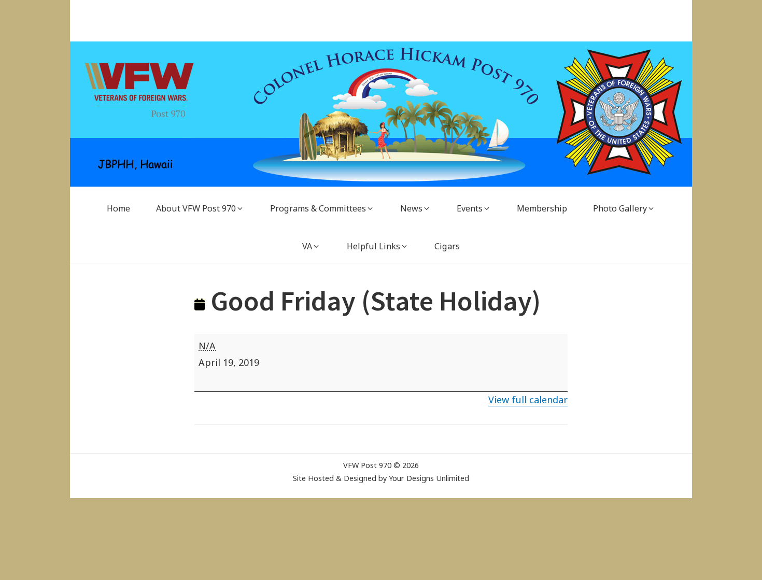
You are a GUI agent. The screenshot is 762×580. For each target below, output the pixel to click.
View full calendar (528, 399)
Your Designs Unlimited (429, 478)
